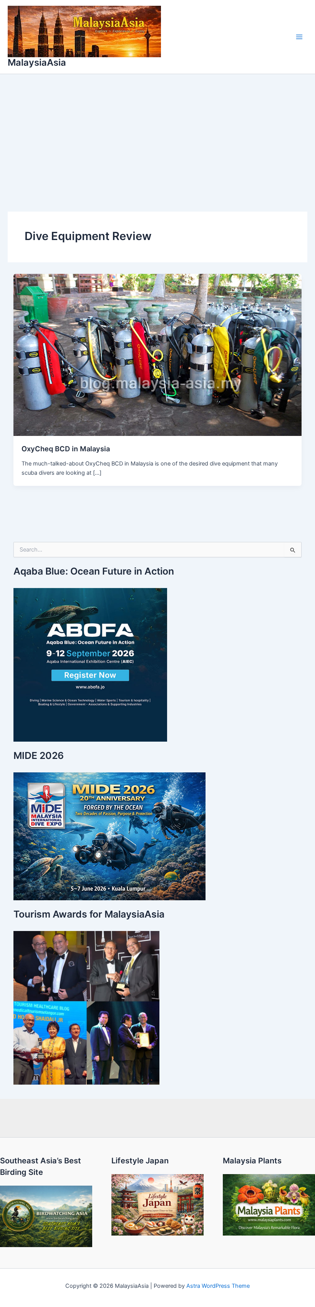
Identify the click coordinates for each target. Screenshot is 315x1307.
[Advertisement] (157, 132)
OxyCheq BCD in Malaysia (66, 448)
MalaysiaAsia (37, 62)
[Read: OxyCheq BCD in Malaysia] (157, 354)
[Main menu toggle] (299, 37)
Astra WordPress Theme (218, 1285)
